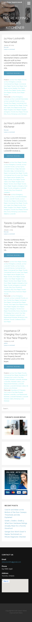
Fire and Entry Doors (10, 291)
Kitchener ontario (16, 381)
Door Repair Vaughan (15, 181)
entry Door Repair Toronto (18, 289)
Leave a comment (9, 49)
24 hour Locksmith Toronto (12, 101)
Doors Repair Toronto (20, 184)
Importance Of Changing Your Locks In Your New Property (15, 313)
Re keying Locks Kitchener (19, 114)
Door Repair (19, 86)
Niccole (6, 47)
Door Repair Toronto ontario (17, 90)
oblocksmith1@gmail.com (11, 562)
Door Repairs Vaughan (20, 109)
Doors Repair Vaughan (10, 186)
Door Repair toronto (16, 107)
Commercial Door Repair (11, 84)
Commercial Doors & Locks (12, 175)
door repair (7, 107)
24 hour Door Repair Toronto (18, 79)
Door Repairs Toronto (10, 92)
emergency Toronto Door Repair (13, 112)
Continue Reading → (14, 73)
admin (6, 343)
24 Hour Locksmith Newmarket (19, 99)
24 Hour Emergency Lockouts (12, 82)
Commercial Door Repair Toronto (17, 105)
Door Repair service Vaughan (12, 177)
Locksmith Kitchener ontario (18, 386)
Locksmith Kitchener (16, 396)
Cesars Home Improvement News (11, 3)
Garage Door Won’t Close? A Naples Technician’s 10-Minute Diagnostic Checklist (15, 534)
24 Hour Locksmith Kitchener (18, 196)
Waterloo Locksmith (10, 214)
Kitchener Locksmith (15, 315)
